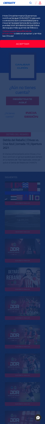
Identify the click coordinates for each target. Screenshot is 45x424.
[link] (9, 3)
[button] (38, 417)
